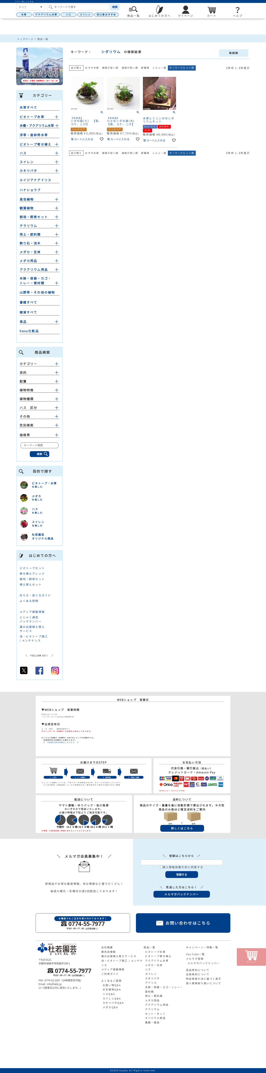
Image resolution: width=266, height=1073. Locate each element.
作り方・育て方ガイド (35, 595)
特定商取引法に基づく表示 (203, 979)
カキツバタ (28, 171)
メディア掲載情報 (32, 612)
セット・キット (155, 1013)
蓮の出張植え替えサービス (119, 956)
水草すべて (28, 107)
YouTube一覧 (195, 954)
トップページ (25, 39)
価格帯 (25, 435)
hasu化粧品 (29, 331)
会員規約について (198, 974)
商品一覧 (149, 947)
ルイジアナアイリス (35, 180)
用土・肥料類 (30, 234)
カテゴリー (28, 364)
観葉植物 (27, 208)
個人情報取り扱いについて (203, 983)
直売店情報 (108, 952)
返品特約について (198, 970)
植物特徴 (27, 390)
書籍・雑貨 (152, 1022)
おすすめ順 (92, 67)
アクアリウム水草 (46, 14)
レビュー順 (159, 67)
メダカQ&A (110, 1007)
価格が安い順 (110, 67)
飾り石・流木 (30, 243)
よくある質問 (29, 601)
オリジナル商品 (155, 1018)
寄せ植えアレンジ (32, 573)
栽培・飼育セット (34, 217)
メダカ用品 (28, 261)
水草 (24, 14)
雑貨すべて (28, 312)
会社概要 (107, 947)
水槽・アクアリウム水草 (37, 125)
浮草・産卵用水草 (34, 135)
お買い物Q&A (112, 985)
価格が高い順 (130, 67)
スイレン (85, 14)
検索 (115, 7)
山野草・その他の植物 (37, 292)
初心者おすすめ (106, 14)
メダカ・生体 (30, 252)
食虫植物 (27, 199)
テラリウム (28, 226)
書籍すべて (28, 302)
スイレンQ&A (112, 998)
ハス (68, 14)
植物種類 (27, 399)
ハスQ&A (109, 994)
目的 (23, 372)
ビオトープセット (32, 568)
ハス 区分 (28, 408)
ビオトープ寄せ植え (35, 144)
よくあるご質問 (111, 980)
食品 (23, 322)
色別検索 (27, 425)
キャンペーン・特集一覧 (202, 947)
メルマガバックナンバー (204, 963)
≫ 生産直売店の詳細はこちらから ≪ (60, 742)
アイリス (151, 982)
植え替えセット (31, 584)
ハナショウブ (30, 190)
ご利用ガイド (110, 974)
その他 (25, 416)
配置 (23, 381)
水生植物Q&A (112, 989)
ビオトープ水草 (32, 117)
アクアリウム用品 (34, 269)
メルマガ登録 (195, 958)
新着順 (145, 67)
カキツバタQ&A (113, 1003)
